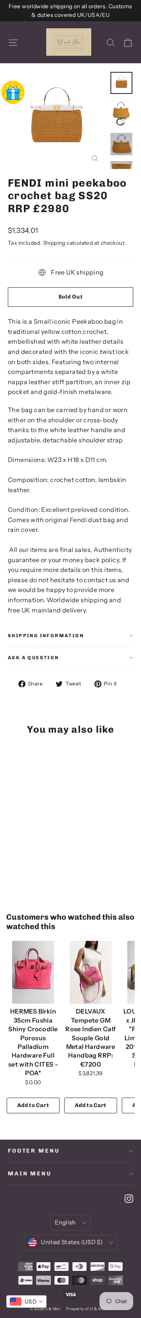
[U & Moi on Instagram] (129, 1198)
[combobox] (26, 1301)
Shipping (54, 243)
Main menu (30, 1173)
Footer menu (34, 1151)
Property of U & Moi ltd (88, 1308)
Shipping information (46, 635)
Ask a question (33, 657)
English (65, 1222)
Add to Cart (33, 1105)
